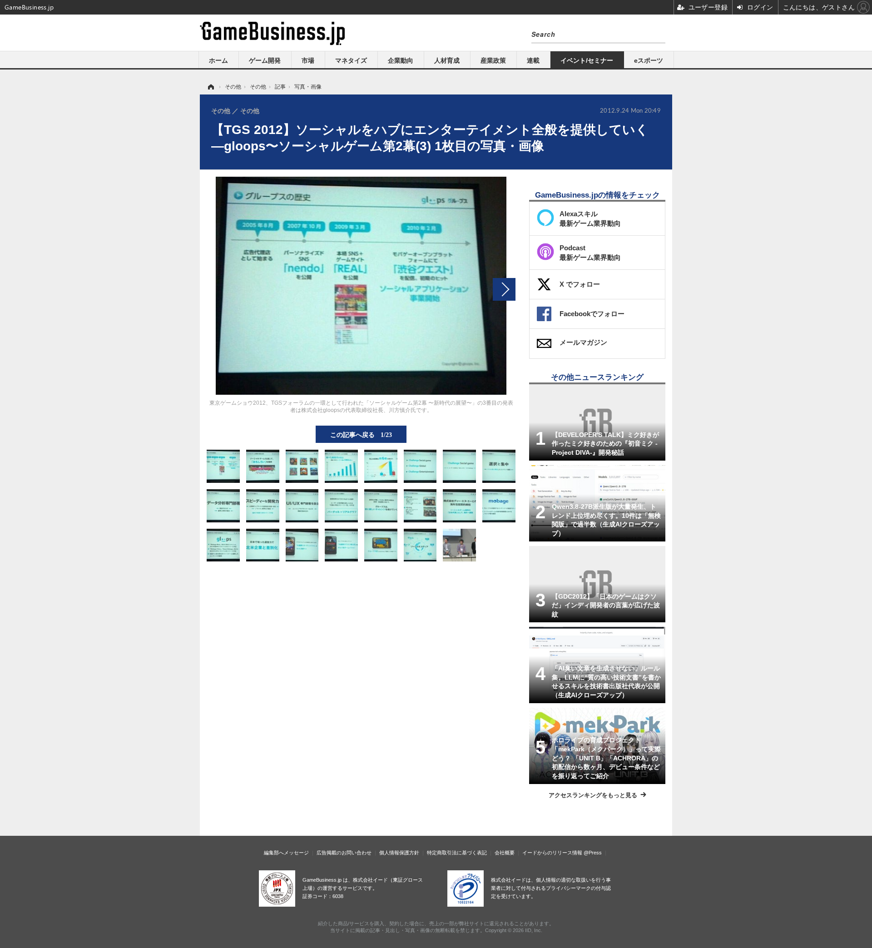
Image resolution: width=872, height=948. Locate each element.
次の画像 (504, 289)
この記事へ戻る (361, 434)
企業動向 (400, 60)
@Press (593, 852)
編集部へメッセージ (286, 852)
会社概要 (505, 852)
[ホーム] (210, 87)
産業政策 (493, 60)
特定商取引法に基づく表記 (457, 852)
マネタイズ (351, 60)
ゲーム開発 (265, 60)
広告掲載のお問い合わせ (344, 852)
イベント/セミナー (586, 60)
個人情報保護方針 (399, 852)
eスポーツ (648, 60)
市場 (308, 60)
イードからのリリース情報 (552, 852)
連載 (533, 60)
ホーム (218, 60)
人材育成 (447, 60)
